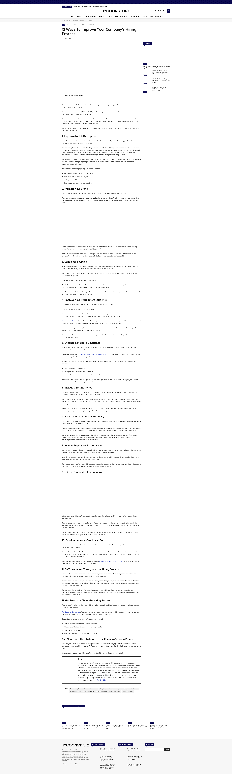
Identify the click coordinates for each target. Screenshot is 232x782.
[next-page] (66, 734)
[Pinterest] (158, 11)
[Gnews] (163, 11)
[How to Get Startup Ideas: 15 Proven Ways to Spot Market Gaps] (116, 716)
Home (63, 20)
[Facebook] (151, 11)
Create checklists (68, 321)
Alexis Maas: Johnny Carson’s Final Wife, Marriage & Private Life (90, 6)
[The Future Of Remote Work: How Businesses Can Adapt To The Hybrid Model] (121, 759)
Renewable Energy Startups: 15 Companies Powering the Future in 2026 (93, 726)
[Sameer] (63, 38)
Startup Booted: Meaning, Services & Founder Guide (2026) (138, 726)
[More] (171, 38)
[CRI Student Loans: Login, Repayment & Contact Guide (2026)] (147, 81)
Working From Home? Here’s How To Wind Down (134, 765)
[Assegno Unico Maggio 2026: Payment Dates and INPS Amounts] (147, 90)
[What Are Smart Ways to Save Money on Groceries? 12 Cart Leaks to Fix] (147, 73)
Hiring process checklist (101, 691)
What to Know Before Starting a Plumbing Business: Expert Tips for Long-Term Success (108, 758)
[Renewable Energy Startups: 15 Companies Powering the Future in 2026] (94, 716)
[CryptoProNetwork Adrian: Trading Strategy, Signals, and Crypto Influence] (156, 55)
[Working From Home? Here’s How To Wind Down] (121, 767)
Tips (67, 20)
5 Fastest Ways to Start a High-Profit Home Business (134, 749)
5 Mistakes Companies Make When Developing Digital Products (158, 726)
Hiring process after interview (131, 688)
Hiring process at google (75, 691)
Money (144, 64)
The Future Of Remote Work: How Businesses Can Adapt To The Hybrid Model (135, 758)
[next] (169, 7)
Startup (64, 723)
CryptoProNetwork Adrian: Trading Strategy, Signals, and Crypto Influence (156, 67)
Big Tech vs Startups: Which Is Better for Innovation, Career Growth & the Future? (71, 726)
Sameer (69, 38)
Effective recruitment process (90, 688)
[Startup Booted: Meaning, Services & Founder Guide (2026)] (138, 716)
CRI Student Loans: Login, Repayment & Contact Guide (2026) (161, 80)
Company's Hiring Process (75, 688)
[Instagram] (153, 11)
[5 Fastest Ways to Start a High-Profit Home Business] (121, 751)
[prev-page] (63, 734)
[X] (161, 11)
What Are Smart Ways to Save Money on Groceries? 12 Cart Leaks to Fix (160, 72)
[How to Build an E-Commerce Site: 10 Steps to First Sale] (95, 751)
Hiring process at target (88, 691)
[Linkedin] (156, 11)
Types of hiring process (128, 691)
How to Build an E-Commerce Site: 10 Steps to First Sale (107, 749)
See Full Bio (101, 680)
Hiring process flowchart (114, 691)
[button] (168, 11)
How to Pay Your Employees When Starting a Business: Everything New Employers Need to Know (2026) (107, 766)
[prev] (166, 7)
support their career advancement (110, 561)
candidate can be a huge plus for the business (95, 354)
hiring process (119, 688)
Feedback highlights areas (71, 612)
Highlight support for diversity (106, 688)
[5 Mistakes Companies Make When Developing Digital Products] (160, 716)
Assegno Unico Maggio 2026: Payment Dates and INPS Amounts (160, 88)
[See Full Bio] (107, 680)
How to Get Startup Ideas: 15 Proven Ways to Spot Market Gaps (114, 726)
